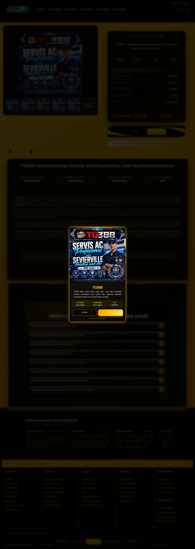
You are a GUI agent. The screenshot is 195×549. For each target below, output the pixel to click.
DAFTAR (110, 312)
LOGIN (84, 312)
